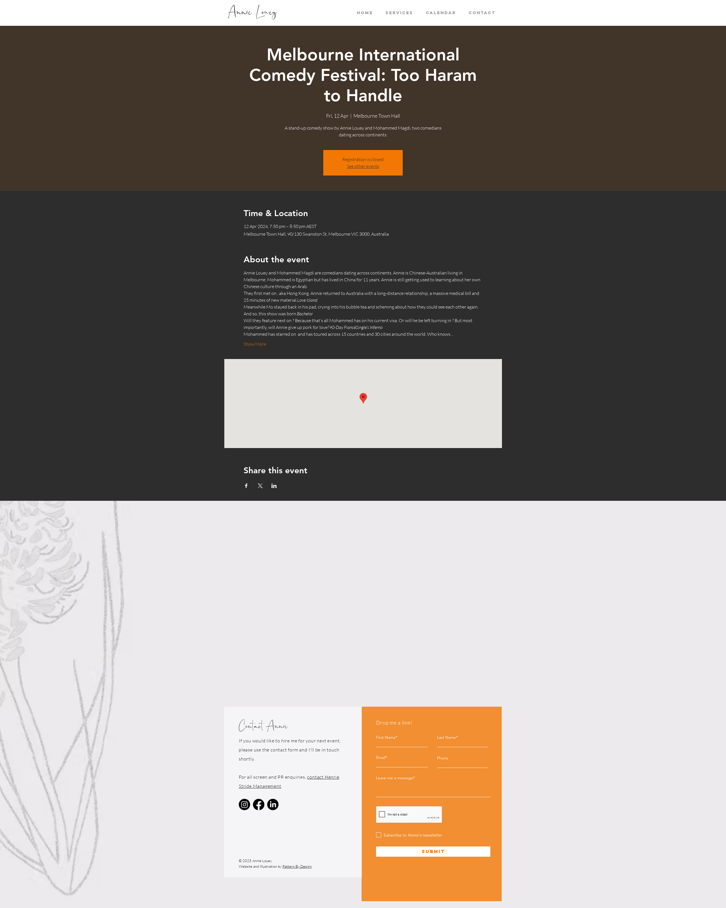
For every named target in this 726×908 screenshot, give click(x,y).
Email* (381, 757)
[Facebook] (258, 804)
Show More (255, 344)
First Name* (386, 737)
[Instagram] (244, 804)
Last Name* (447, 737)
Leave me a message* (395, 778)
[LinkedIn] (272, 804)
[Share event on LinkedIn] (274, 485)
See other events (363, 166)
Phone (442, 758)
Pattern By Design (297, 866)
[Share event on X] (260, 485)
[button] (399, 13)
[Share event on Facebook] (246, 485)
